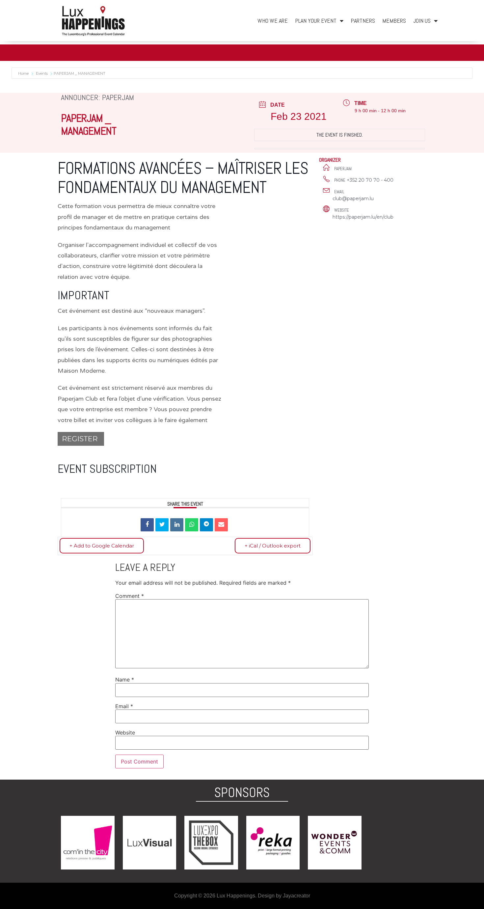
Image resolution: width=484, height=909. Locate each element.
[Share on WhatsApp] (191, 524)
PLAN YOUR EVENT (315, 20)
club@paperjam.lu (353, 198)
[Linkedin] (176, 524)
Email (124, 706)
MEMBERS (394, 20)
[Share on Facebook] (147, 524)
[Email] (221, 524)
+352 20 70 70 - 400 (370, 180)
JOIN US (422, 20)
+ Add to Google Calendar (101, 546)
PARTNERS (363, 20)
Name (124, 679)
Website (125, 732)
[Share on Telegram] (206, 524)
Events (42, 73)
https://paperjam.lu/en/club (363, 217)
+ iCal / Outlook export (273, 546)
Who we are (272, 20)
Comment (129, 596)
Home (24, 73)
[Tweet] (162, 524)
